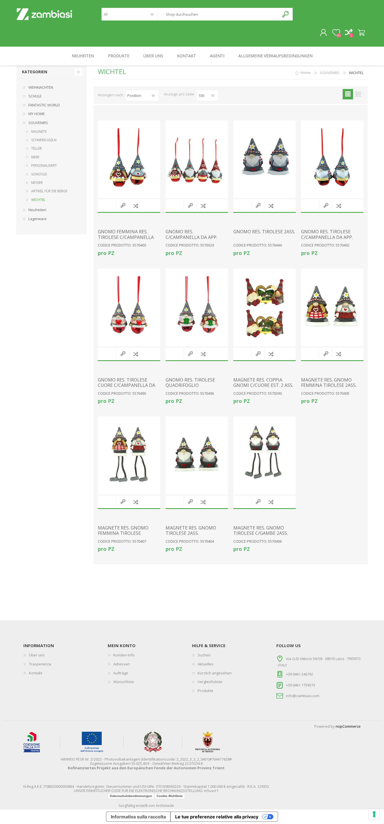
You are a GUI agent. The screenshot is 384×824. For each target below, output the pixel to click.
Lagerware (37, 218)
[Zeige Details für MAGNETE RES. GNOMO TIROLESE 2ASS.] (197, 455)
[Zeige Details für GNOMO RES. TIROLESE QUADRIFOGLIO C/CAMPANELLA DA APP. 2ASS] (197, 307)
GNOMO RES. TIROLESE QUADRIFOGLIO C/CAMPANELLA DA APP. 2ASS (191, 388)
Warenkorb (361, 33)
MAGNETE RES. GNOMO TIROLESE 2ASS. (191, 530)
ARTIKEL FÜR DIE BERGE (49, 191)
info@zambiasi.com (302, 695)
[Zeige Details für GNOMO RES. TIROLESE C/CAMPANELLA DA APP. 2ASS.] (332, 159)
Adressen (121, 663)
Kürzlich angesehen (215, 672)
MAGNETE (39, 131)
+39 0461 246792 (299, 674)
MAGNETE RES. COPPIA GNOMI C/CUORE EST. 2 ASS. (263, 382)
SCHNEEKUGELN (44, 140)
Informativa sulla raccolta (138, 817)
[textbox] (218, 14)
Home (306, 72)
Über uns (37, 655)
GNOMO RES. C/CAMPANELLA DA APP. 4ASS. (191, 237)
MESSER (37, 182)
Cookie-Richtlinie (170, 796)
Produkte (205, 690)
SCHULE (35, 96)
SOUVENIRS (38, 122)
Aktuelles (205, 663)
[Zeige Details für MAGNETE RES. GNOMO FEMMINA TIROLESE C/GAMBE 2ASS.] (129, 455)
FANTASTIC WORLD (44, 105)
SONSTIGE (39, 174)
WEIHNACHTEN (40, 87)
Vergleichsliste (210, 681)
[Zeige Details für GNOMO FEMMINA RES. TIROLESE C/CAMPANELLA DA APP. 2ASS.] (129, 159)
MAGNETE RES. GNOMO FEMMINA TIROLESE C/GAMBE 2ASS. (123, 533)
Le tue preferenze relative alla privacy (216, 817)
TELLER (36, 148)
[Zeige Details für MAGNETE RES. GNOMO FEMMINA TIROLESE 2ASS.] (332, 307)
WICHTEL (38, 199)
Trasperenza (40, 663)
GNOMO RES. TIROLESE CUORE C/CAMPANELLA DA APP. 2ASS (126, 385)
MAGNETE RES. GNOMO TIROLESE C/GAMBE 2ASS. (260, 530)
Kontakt (35, 672)
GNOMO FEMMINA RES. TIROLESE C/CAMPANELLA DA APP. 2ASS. (126, 237)
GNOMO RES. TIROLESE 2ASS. (264, 231)
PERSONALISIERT (44, 165)
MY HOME (36, 113)
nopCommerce (348, 726)
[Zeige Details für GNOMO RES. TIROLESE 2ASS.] (264, 159)
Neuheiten (37, 209)
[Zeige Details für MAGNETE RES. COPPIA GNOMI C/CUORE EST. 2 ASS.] (264, 307)
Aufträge (120, 672)
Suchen (285, 14)
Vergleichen (135, 205)
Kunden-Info (124, 655)
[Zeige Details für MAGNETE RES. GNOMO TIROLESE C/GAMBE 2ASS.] (264, 455)
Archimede (165, 805)
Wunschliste (123, 681)
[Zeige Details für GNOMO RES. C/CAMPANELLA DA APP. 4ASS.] (197, 159)
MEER (35, 157)
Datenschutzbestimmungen (131, 796)
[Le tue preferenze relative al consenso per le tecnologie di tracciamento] (374, 814)
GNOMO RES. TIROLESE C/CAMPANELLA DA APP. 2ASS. (327, 237)
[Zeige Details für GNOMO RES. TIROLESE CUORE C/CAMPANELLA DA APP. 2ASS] (129, 307)
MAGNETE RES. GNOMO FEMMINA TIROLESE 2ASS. (328, 382)
